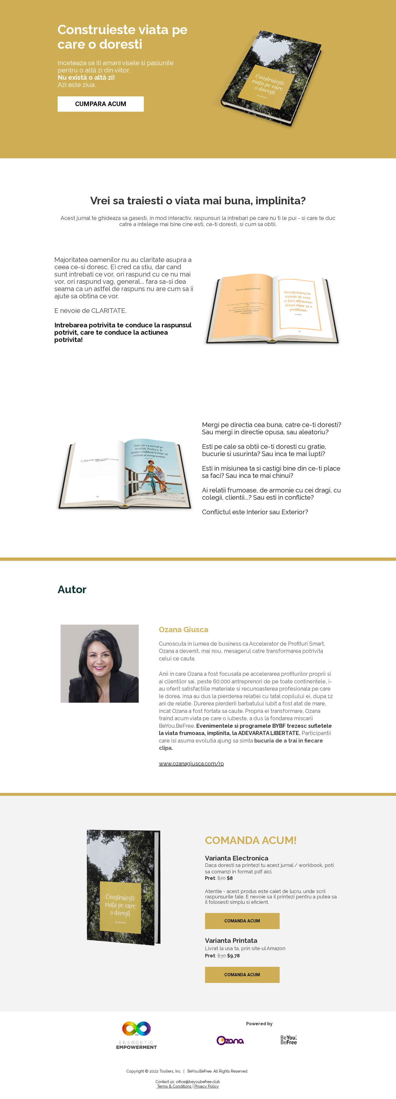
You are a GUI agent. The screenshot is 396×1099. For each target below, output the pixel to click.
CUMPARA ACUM (100, 104)
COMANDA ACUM (242, 920)
